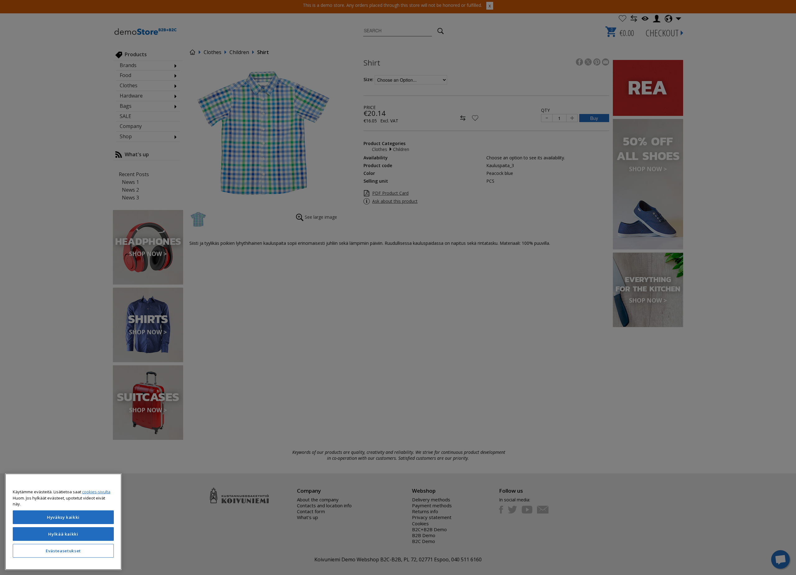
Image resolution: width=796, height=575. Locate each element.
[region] (63, 521)
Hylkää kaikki (63, 534)
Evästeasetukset (63, 551)
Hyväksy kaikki (63, 517)
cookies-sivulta (96, 492)
